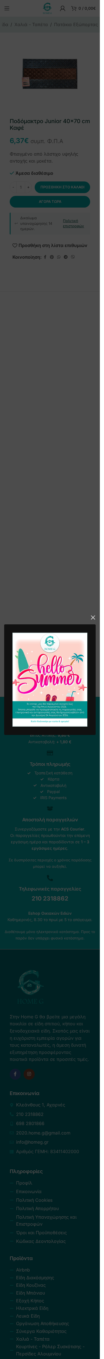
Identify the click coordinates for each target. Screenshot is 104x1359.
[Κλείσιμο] (93, 617)
